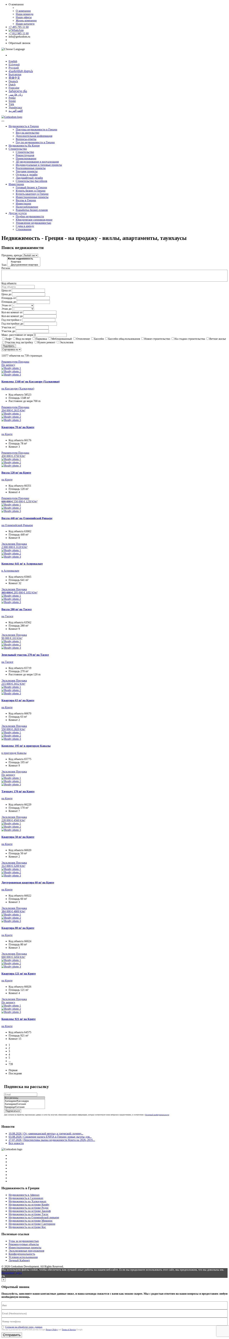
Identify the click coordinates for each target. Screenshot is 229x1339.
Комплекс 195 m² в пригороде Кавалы (26, 745)
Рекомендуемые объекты (24, 1244)
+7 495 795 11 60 (19, 26)
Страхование (23, 229)
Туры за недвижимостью (24, 1241)
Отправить (12, 1335)
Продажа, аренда (11, 255)
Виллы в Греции (26, 200)
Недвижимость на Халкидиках (27, 1201)
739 (11, 1064)
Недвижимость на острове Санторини (32, 1223)
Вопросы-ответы (26, 139)
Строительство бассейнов (31, 180)
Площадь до (8, 301)
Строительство (18, 148)
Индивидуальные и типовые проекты (39, 164)
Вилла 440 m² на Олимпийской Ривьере (26, 518)
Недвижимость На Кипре (24, 145)
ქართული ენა (18, 91)
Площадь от (8, 298)
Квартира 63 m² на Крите (17, 700)
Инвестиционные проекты (32, 197)
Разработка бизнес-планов (32, 209)
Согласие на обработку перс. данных (23, 1327)
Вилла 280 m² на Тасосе (16, 609)
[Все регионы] (24, 1098)
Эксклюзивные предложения (26, 1250)
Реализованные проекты (31, 168)
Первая (13, 1070)
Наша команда (24, 14)
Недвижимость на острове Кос (27, 1227)
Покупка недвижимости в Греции (36, 129)
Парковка (41, 338)
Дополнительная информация (34, 135)
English (13, 61)
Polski (12, 97)
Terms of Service (69, 1329)
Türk (11, 104)
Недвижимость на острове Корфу (29, 1204)
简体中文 (14, 77)
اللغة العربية (16, 110)
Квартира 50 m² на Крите (17, 836)
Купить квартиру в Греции (32, 193)
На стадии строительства (189, 338)
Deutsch (13, 81)
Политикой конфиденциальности (157, 1115)
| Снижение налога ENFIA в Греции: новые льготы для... (50, 1136)
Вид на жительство (27, 132)
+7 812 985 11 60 (19, 33)
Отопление (83, 338)
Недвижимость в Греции (24, 126)
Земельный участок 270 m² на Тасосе (25, 654)
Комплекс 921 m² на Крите (18, 1019)
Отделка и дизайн (27, 174)
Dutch (12, 84)
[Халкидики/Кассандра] (24, 1101)
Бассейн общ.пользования (124, 338)
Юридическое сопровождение (34, 219)
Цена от (6, 290)
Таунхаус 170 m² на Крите (18, 791)
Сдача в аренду (25, 226)
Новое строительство (157, 338)
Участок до (8, 331)
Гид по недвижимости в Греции (35, 142)
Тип (3, 264)
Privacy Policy (52, 1329)
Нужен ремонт (46, 342)
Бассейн (99, 338)
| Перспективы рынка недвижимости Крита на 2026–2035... (52, 1139)
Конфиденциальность (22, 1253)
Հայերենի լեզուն (21, 71)
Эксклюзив (66, 342)
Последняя (15, 1073)
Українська (15, 107)
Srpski (12, 101)
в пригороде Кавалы (13, 752)
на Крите (7, 434)
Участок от (8, 327)
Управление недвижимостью (33, 222)
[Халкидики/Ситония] (24, 1104)
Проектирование (26, 158)
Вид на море (23, 338)
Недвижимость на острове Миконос (31, 1220)
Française (14, 87)
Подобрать (8, 346)
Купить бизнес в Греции (30, 190)
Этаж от (6, 305)
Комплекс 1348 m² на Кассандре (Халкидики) (30, 381)
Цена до (6, 294)
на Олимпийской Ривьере (17, 525)
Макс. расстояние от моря (17, 334)
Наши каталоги (25, 23)
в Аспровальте (10, 570)
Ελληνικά (14, 64)
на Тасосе (7, 616)
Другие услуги (18, 213)
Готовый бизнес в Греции (31, 187)
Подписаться (13, 1111)
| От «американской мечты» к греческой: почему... (46, 1133)
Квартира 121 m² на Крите (18, 973)
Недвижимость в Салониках (26, 1198)
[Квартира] (23, 261)
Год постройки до (12, 323)
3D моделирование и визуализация (37, 161)
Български (15, 74)
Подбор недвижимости (30, 216)
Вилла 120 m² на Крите (16, 472)
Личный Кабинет (19, 1260)
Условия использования (23, 1257)
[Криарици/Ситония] (24, 1107)
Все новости (16, 1143)
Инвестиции (16, 184)
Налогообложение (27, 206)
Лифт (8, 338)
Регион (5, 268)
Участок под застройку (19, 342)
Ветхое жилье (217, 338)
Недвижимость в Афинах (24, 1194)
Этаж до (6, 308)
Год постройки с (11, 319)
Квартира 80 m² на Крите (17, 927)
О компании (23, 10)
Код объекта (8, 283)
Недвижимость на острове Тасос (28, 1214)
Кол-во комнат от (12, 312)
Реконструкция (25, 155)
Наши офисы (24, 17)
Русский (14, 67)
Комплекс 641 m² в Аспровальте (22, 563)
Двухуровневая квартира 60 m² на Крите (27, 882)
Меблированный (61, 338)
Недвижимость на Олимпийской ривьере (34, 1217)
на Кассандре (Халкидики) (17, 388)
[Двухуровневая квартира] (23, 264)
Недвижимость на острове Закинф (30, 1211)
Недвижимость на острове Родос (29, 1207)
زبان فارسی (16, 94)
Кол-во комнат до (12, 316)
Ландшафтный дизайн (29, 177)
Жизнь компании (26, 20)
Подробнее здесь (11, 1272)
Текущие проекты (27, 171)
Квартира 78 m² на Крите (17, 427)
